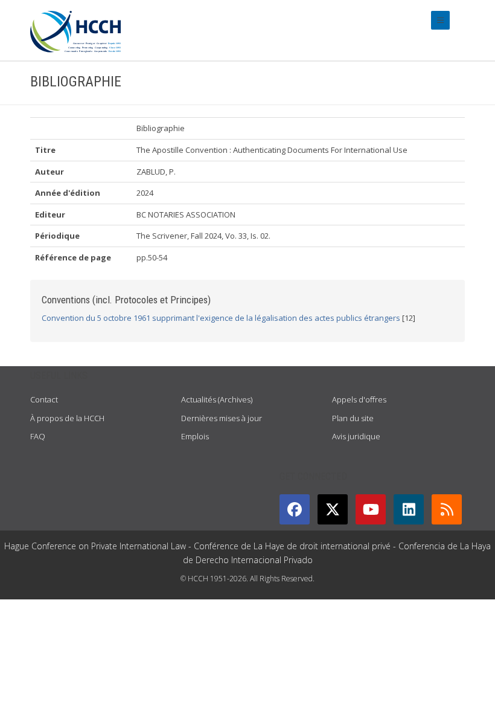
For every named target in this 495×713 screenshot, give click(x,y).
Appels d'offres (359, 399)
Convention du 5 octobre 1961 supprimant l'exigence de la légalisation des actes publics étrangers (221, 317)
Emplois (195, 436)
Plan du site (353, 418)
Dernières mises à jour (221, 418)
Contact (44, 399)
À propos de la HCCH (67, 418)
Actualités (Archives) (216, 399)
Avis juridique (356, 436)
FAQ (37, 436)
